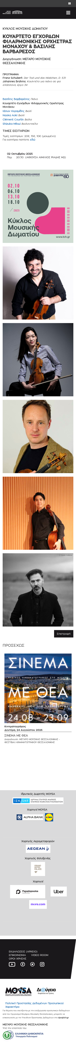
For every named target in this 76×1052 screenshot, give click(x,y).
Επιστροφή (64, 633)
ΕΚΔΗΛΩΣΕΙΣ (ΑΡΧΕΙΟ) (23, 951)
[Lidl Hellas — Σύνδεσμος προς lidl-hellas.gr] (44, 816)
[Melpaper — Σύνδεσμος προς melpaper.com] (59, 816)
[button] (7, 1035)
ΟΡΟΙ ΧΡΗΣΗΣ (17, 958)
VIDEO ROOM (39, 955)
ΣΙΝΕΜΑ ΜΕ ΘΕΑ (16, 735)
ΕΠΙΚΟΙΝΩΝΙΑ (17, 955)
